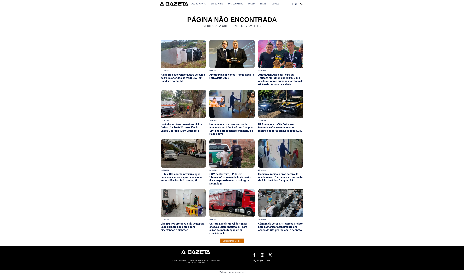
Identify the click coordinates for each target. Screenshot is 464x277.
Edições (275, 4)
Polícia (251, 4)
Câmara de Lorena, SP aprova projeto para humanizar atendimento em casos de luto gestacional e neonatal (280, 227)
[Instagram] (296, 4)
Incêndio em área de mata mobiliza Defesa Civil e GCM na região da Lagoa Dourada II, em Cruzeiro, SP (181, 127)
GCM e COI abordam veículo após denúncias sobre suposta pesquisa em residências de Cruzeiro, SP (181, 177)
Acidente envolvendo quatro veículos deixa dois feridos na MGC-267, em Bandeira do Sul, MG (183, 78)
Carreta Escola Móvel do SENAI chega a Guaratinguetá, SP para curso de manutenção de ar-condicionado (228, 228)
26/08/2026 (165, 71)
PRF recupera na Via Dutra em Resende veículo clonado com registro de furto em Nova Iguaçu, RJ (280, 127)
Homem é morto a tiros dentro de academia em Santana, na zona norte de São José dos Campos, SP (280, 177)
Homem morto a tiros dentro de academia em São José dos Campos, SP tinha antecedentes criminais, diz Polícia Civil (231, 129)
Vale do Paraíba (198, 4)
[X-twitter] (270, 255)
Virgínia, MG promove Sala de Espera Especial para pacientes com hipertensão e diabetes (182, 227)
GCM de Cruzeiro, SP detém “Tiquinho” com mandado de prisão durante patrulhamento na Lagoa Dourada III (230, 179)
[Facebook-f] (292, 4)
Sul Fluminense (235, 4)
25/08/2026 (262, 170)
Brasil (263, 4)
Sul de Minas (217, 4)
